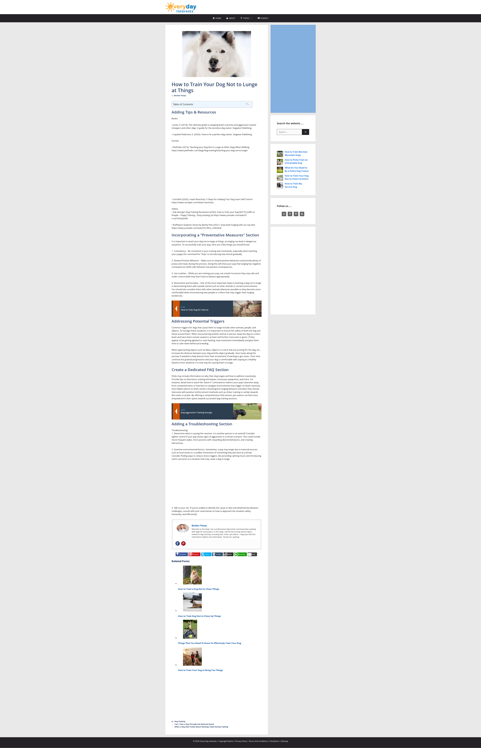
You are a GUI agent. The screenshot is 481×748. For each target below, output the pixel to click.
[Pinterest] (183, 543)
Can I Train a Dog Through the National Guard (194, 724)
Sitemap (284, 741)
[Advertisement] (270, 6)
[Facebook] (177, 543)
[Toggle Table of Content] (247, 104)
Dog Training (179, 721)
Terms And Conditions (258, 741)
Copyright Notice (226, 741)
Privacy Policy (241, 741)
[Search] (305, 132)
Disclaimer (274, 741)
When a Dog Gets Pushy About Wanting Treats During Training (201, 727)
